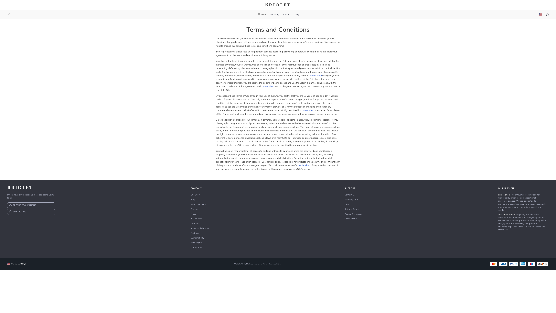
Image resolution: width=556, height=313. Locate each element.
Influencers (196, 219)
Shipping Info (351, 200)
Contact (286, 14)
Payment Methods (353, 214)
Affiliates (195, 224)
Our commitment (506, 215)
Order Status (350, 219)
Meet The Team (198, 204)
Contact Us (350, 195)
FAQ (346, 204)
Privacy (265, 264)
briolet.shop (316, 75)
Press (193, 214)
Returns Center (352, 209)
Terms (259, 264)
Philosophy (196, 243)
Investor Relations (200, 228)
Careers (194, 209)
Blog (297, 14)
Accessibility (275, 264)
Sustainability (197, 238)
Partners (195, 233)
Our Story (274, 14)
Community (196, 247)
